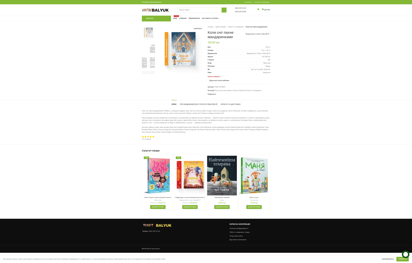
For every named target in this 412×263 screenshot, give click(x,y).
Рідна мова (157, 200)
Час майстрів (254, 200)
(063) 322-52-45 (240, 8)
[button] (145, 72)
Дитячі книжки (221, 27)
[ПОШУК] (224, 10)
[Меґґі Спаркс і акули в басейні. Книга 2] (158, 175)
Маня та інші (254, 197)
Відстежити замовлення (238, 239)
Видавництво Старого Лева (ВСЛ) (257, 34)
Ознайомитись (388, 259)
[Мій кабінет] (242, 2)
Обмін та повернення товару (240, 232)
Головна (210, 27)
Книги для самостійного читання (226, 90)
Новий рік (242, 90)
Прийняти (403, 259)
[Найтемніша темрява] (222, 175)
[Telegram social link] (220, 94)
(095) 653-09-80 (240, 11)
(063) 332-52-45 (154, 231)
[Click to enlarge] (160, 69)
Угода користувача (236, 236)
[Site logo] (155, 10)
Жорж (222, 200)
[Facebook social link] (217, 94)
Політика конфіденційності (239, 228)
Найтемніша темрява (222, 197)
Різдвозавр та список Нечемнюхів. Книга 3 (190, 197)
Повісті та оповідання (235, 27)
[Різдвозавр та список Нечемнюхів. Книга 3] (190, 175)
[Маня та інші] (254, 175)
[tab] (174, 103)
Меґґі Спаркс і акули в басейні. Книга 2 (158, 197)
